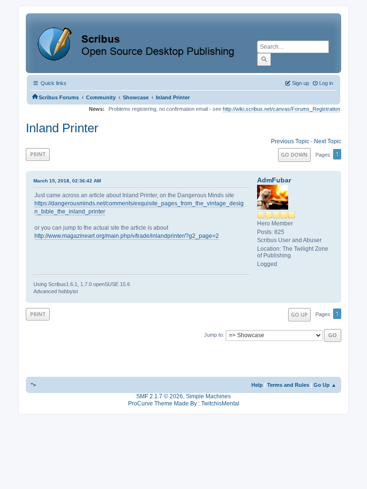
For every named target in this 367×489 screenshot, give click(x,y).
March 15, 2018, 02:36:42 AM (67, 180)
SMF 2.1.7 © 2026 (159, 396)
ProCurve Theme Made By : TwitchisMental (183, 403)
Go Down (294, 154)
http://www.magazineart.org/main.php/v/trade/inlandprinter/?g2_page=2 (126, 236)
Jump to (213, 335)
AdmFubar (274, 180)
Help (257, 385)
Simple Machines (208, 396)
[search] (264, 59)
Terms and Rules (288, 385)
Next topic (327, 141)
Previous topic (290, 141)
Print (37, 154)
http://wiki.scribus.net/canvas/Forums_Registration (281, 109)
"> (33, 385)
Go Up (299, 314)
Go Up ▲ (324, 385)
